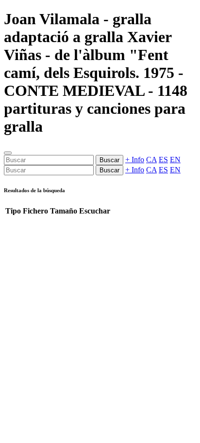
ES (163, 159)
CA (151, 159)
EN (175, 159)
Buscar (109, 160)
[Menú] (8, 153)
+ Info (134, 159)
